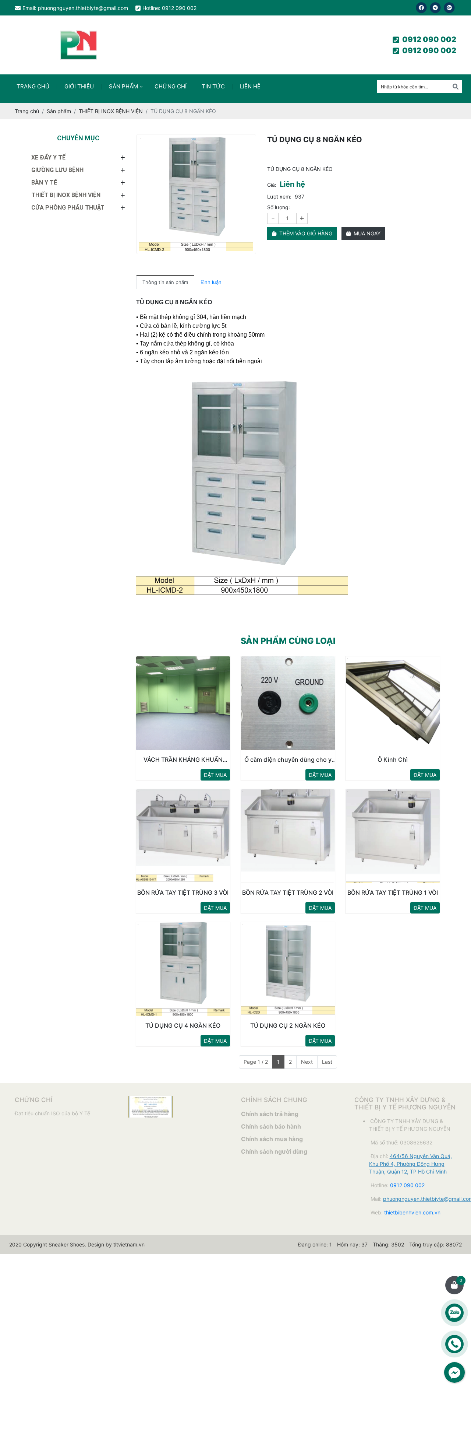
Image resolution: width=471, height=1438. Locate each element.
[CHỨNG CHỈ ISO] (151, 1100)
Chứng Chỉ (171, 86)
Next (307, 1062)
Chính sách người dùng (274, 1151)
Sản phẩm (123, 86)
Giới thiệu (79, 86)
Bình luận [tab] (211, 282)
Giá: (271, 185)
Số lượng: (278, 207)
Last (327, 1062)
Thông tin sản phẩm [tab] (165, 282)
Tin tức (213, 86)
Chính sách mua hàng (272, 1139)
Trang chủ (33, 86)
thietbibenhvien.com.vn (412, 1212)
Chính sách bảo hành (271, 1126)
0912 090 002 (429, 39)
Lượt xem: (279, 196)
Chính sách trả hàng (269, 1114)
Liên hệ (250, 86)
